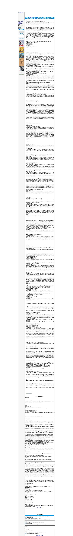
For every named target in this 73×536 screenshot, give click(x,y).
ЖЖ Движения (51, 17)
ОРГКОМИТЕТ (40, 17)
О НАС (36, 17)
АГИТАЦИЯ (44, 17)
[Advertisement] (36, 5)
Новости (30, 17)
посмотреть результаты (21, 38)
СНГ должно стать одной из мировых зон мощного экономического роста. (21, 24)
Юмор (32, 18)
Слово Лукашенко (45, 18)
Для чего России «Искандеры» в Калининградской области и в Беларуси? (34, 518)
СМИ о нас (29, 18)
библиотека (39, 18)
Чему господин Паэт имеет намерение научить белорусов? (33, 533)
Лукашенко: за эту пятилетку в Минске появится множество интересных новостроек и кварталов (36, 532)
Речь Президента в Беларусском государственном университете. (21, 27)
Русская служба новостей (29, 393)
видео (35, 18)
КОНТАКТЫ (50, 18)
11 (42, 507)
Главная (26, 17)
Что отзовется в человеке (29, 523)
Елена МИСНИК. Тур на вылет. (30, 517)
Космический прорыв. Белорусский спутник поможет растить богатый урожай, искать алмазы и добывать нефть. (38, 516)
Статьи (33, 17)
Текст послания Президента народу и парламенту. (21, 25)
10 (41, 507)
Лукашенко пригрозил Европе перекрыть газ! (20, 22)
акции (48, 17)
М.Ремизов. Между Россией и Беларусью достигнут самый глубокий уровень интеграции (35, 522)
